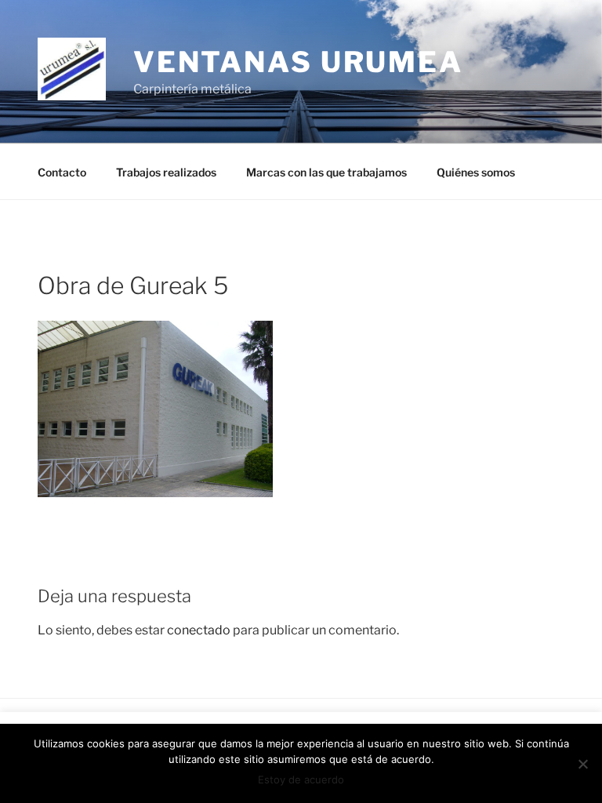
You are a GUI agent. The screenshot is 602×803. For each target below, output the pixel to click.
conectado (198, 630)
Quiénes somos (476, 172)
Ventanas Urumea (298, 62)
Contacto (62, 172)
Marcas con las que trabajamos (326, 172)
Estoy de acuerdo (301, 779)
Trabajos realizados (166, 172)
